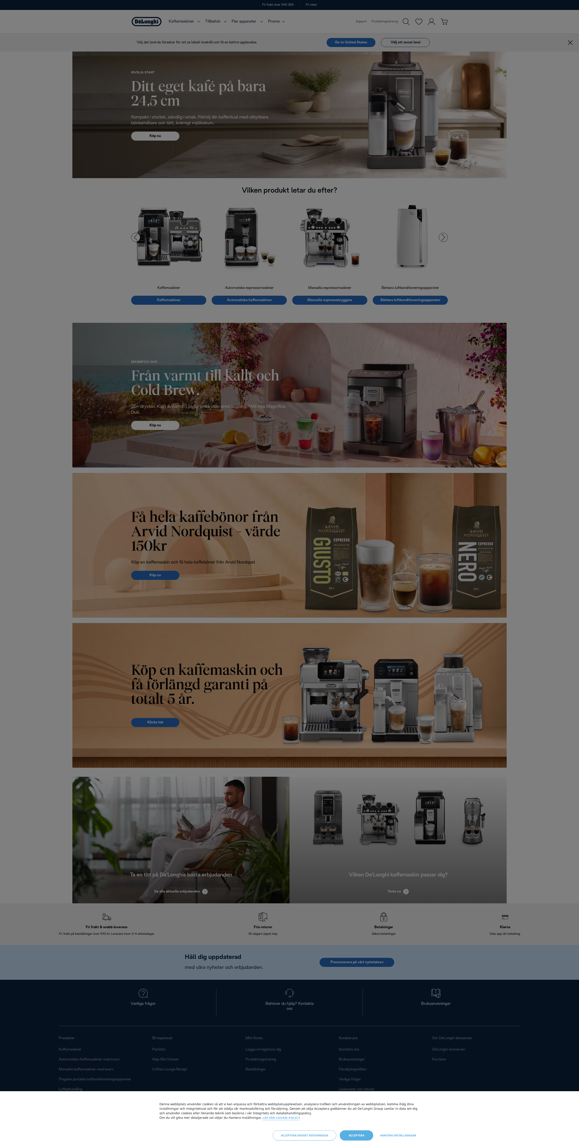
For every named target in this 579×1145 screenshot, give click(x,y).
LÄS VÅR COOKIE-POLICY (281, 1118)
